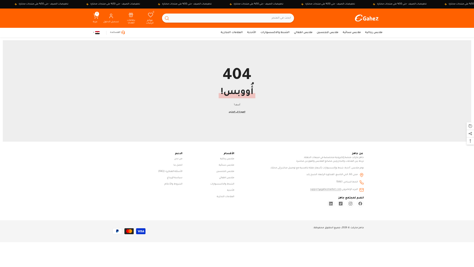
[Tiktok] (340, 203)
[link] (131, 18)
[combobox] (233, 18)
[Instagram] (350, 203)
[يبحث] (228, 18)
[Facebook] (360, 203)
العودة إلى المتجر (237, 112)
